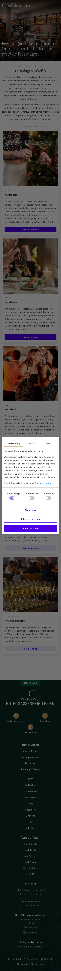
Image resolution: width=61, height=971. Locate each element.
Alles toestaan (30, 528)
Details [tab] (31, 443)
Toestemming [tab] (13, 443)
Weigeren (30, 510)
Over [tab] (48, 443)
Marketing (49, 493)
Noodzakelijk (13, 493)
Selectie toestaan (30, 519)
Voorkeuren (32, 493)
